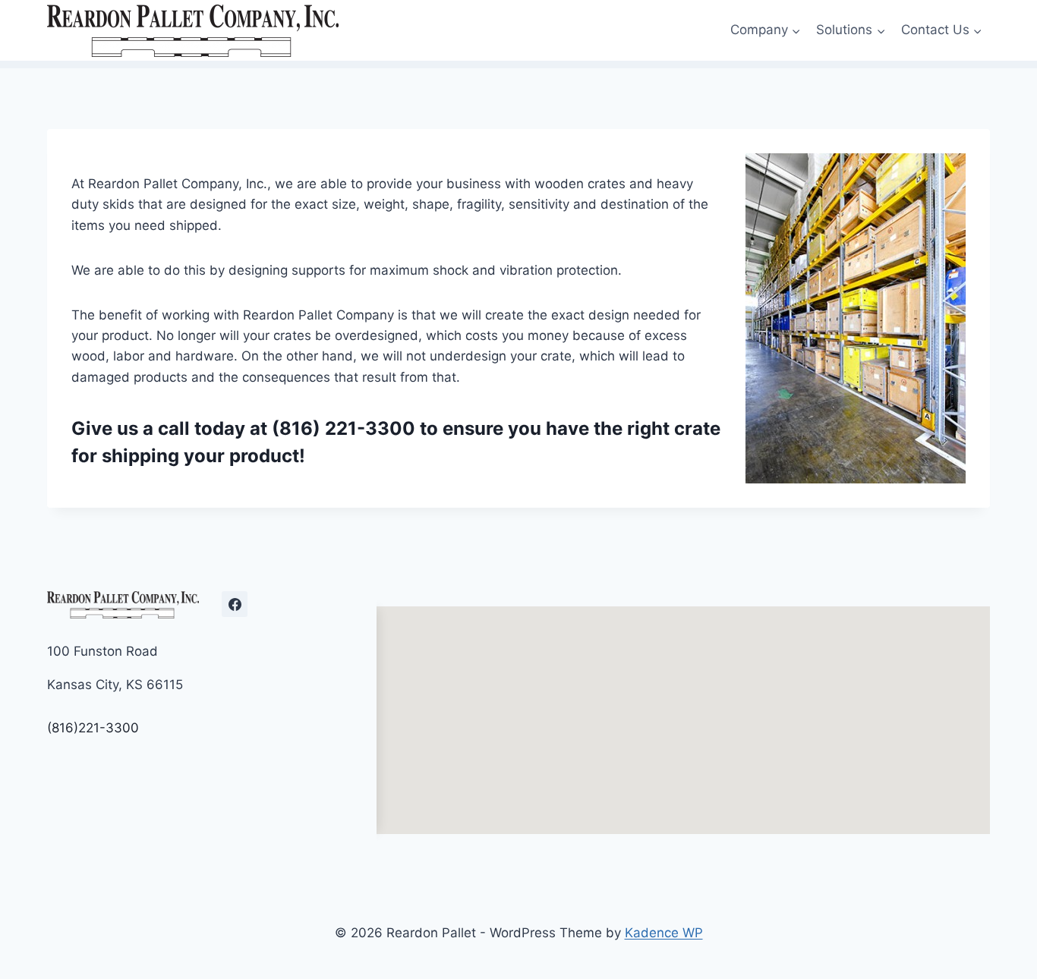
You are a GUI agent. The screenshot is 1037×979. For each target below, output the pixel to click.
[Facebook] (234, 604)
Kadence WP (664, 932)
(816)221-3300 (93, 727)
